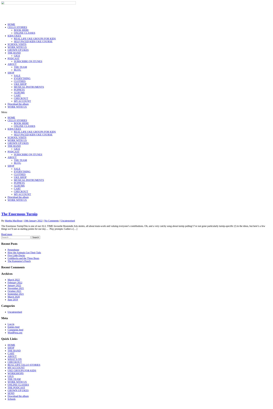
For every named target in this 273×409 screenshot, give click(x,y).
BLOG (17, 70)
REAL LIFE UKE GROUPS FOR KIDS (35, 38)
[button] (136, 112)
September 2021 (16, 294)
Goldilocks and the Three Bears (23, 258)
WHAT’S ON (15, 359)
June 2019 (13, 299)
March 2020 (14, 296)
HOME (11, 24)
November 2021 (16, 288)
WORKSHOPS (16, 373)
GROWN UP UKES (18, 50)
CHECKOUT (21, 98)
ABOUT (12, 64)
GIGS (17, 55)
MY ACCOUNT (22, 101)
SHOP (11, 72)
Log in (11, 324)
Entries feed (13, 327)
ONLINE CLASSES (24, 33)
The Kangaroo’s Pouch (19, 261)
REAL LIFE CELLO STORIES (24, 365)
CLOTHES (20, 81)
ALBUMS (19, 92)
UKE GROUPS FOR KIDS (22, 370)
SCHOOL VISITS (17, 44)
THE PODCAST (16, 387)
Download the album (18, 104)
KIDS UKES (14, 35)
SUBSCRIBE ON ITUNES (28, 61)
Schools (11, 399)
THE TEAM (20, 67)
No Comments (51, 220)
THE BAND (14, 52)
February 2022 (15, 282)
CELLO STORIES (17, 27)
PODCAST (13, 58)
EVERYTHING (22, 78)
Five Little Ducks (16, 255)
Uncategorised (68, 220)
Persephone (13, 249)
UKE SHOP (20, 84)
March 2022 (14, 279)
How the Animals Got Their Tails (24, 252)
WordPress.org (15, 332)
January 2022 (14, 285)
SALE (17, 75)
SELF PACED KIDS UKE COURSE (33, 41)
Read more (6, 234)
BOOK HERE (21, 30)
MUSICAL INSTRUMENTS (29, 87)
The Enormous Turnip (19, 214)
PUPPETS (19, 89)
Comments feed (15, 329)
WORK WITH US (17, 47)
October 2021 (14, 291)
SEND (11, 393)
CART (17, 95)
